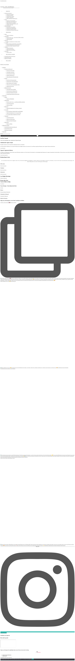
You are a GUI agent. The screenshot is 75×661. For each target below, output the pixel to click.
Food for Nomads (7, 6)
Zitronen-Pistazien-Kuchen (12, 92)
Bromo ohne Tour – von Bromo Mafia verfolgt (16, 102)
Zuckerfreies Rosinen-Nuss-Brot (13, 94)
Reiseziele (4, 95)
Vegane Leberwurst (10, 75)
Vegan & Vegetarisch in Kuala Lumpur (14, 108)
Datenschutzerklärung (6, 654)
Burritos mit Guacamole (11, 80)
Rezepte (4, 67)
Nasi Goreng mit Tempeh (12, 83)
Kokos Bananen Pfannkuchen (12, 77)
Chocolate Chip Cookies (11, 89)
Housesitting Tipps (8, 128)
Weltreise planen (5, 125)
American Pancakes (10, 70)
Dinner (5, 78)
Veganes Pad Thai (10, 86)
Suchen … (1, 7)
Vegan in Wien (9, 123)
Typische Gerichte (10, 103)
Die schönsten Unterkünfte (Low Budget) (15, 111)
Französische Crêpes (11, 73)
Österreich (6, 122)
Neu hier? (4, 131)
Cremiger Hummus (10, 72)
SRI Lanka (2, 163)
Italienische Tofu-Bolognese (12, 81)
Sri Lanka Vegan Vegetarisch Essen (13, 114)
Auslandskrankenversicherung (10, 127)
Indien (5, 97)
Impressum (4, 655)
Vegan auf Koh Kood (11, 119)
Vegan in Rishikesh (10, 98)
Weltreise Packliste (8, 130)
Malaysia (6, 106)
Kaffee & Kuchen (7, 87)
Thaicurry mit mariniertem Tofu (13, 84)
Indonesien (6, 100)
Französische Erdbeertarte (12, 91)
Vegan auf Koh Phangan (11, 120)
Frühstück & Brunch (8, 69)
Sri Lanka (6, 109)
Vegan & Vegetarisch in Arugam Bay (14, 113)
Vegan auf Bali (9, 105)
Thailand (6, 116)
